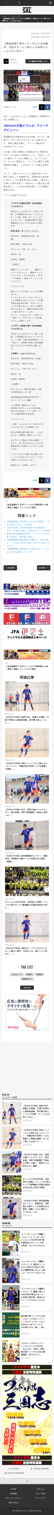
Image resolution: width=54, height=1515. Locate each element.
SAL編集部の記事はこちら (38, 61)
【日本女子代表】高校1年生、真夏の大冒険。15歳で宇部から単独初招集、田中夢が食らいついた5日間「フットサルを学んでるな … (36, 1111)
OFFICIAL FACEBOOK (41, 1469)
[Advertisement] (27, 1071)
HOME (4, 16)
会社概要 (13, 1493)
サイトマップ (40, 1498)
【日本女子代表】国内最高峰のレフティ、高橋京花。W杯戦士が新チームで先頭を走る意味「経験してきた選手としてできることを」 (36, 1206)
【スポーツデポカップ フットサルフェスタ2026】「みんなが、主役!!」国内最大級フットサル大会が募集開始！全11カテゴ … (33, 1349)
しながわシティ (16, 974)
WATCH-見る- (17, 16)
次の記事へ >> (43, 568)
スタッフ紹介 (40, 1493)
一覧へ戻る (27, 987)
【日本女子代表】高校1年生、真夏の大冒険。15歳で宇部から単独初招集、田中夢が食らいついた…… (27, 720)
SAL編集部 (14, 62)
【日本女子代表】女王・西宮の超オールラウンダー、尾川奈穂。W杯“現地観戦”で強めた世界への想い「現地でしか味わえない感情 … (36, 1160)
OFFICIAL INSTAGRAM (16, 1473)
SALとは (40, 1489)
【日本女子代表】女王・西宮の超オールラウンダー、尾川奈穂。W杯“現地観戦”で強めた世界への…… (26, 812)
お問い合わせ (13, 1502)
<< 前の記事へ (10, 568)
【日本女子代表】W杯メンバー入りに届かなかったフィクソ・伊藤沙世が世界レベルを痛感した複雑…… (26, 766)
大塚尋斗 (29, 974)
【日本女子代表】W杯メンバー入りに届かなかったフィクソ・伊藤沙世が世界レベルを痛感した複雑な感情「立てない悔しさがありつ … (36, 1135)
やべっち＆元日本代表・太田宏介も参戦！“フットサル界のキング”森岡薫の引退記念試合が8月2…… (27, 905)
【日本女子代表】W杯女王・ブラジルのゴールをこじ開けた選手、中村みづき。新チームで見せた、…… (26, 951)
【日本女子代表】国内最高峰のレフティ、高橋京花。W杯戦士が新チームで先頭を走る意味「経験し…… (26, 859)
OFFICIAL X (16, 1469)
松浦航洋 (39, 974)
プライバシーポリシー (13, 1498)
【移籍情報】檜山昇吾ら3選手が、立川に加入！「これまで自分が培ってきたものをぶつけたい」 (28, 543)
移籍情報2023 (27, 979)
